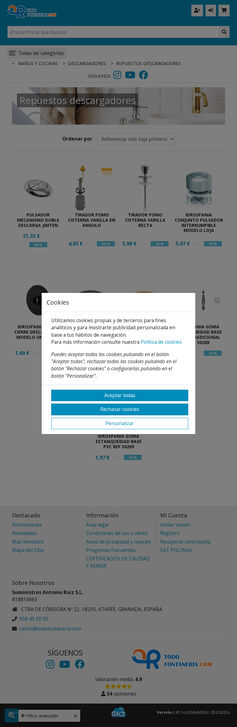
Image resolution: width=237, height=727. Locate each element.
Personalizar (120, 423)
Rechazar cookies (119, 409)
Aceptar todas (119, 395)
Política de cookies (161, 342)
